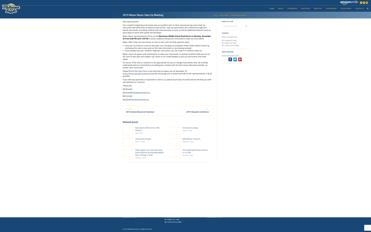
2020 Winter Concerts (191, 139)
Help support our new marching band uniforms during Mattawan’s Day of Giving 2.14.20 (149, 152)
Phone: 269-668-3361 (229, 37)
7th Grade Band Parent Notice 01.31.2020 (195, 151)
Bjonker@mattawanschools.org (136, 99)
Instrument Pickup (143, 139)
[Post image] (128, 131)
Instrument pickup (190, 128)
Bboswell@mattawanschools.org (136, 92)
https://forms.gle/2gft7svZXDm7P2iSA (138, 73)
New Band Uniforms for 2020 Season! (147, 129)
